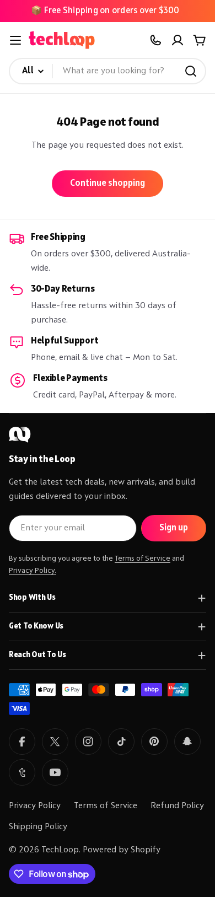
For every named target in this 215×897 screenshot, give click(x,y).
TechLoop (60, 850)
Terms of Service (142, 558)
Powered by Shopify (121, 850)
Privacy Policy (35, 806)
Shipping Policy (38, 827)
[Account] (177, 40)
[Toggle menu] (15, 40)
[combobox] (107, 71)
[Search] (190, 71)
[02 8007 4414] (155, 40)
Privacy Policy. (32, 570)
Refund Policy (177, 806)
